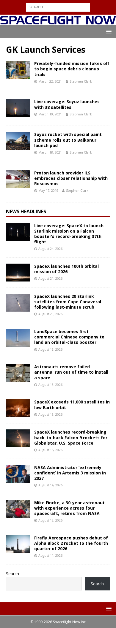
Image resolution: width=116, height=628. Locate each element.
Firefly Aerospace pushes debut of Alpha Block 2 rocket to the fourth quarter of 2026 (71, 543)
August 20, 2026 (50, 314)
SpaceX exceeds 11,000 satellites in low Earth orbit (72, 404)
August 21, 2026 (50, 278)
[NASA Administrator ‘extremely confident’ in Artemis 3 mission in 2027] (18, 474)
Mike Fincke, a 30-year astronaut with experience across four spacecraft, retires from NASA (69, 508)
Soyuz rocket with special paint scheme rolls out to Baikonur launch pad (68, 140)
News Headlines (26, 211)
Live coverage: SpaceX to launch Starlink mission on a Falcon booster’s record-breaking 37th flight (69, 234)
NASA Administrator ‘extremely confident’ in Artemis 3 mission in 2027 (70, 473)
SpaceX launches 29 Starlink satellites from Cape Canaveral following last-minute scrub (67, 301)
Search (12, 573)
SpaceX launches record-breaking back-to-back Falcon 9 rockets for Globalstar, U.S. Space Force (70, 437)
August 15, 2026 (50, 450)
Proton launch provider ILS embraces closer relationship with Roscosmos (71, 178)
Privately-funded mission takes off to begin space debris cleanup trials (71, 69)
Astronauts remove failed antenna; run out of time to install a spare (71, 372)
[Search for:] (58, 7)
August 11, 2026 (50, 555)
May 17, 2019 (48, 190)
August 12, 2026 (50, 520)
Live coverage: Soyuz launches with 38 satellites (67, 104)
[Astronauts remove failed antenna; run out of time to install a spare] (18, 373)
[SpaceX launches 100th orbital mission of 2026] (18, 272)
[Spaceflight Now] (58, 22)
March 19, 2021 (50, 114)
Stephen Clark (81, 81)
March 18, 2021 (50, 152)
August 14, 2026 (50, 485)
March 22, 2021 (50, 81)
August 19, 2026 (50, 349)
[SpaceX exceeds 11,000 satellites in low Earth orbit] (18, 408)
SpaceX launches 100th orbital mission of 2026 (66, 268)
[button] (108, 31)
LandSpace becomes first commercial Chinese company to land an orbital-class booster (69, 337)
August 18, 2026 (50, 384)
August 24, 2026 (50, 248)
